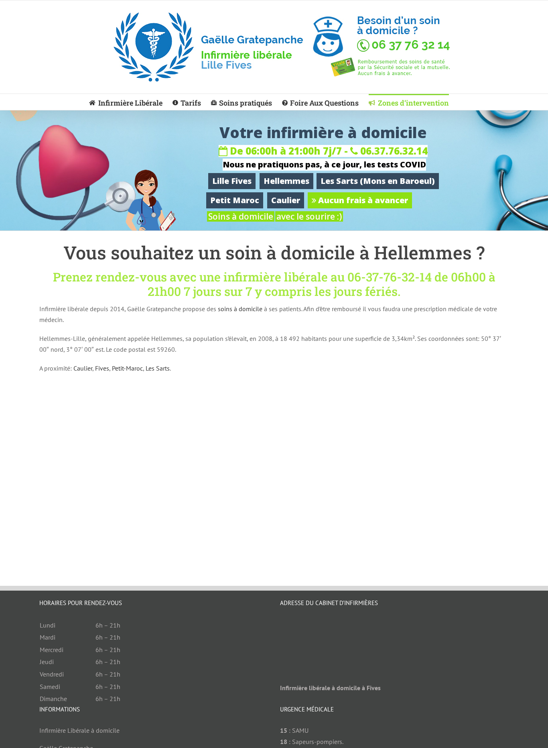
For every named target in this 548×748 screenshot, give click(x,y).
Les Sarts (158, 368)
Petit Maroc (234, 200)
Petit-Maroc (127, 368)
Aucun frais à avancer (362, 200)
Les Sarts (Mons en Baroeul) (378, 180)
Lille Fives (232, 180)
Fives (102, 368)
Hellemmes (286, 180)
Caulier (285, 200)
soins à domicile (240, 309)
